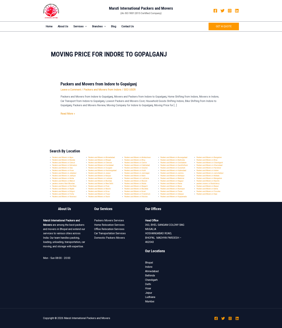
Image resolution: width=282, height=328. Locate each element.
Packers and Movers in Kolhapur (172, 176)
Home (49, 26)
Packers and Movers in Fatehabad (137, 165)
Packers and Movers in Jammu (172, 173)
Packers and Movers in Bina (206, 160)
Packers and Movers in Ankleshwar (137, 157)
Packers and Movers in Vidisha (136, 196)
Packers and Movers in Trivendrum (137, 194)
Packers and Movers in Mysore (135, 181)
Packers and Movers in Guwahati (172, 168)
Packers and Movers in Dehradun (64, 165)
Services (78, 26)
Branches (97, 26)
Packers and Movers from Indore (102, 89)
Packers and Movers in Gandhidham (174, 165)
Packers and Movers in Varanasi (64, 196)
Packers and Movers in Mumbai (100, 181)
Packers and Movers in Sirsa (99, 191)
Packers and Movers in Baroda (63, 160)
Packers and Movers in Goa (62, 168)
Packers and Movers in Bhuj (134, 160)
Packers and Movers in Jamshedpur (210, 173)
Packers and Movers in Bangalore (209, 157)
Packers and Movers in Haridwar (208, 168)
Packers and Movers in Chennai (100, 163)
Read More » (68, 113)
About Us (63, 26)
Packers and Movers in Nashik (207, 181)
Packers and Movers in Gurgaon (100, 168)
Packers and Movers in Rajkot (63, 189)
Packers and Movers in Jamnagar (137, 173)
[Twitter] (222, 11)
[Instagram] (230, 11)
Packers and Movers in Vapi (206, 194)
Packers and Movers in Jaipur (99, 173)
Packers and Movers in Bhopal (99, 160)
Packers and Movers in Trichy (63, 194)
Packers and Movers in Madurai (172, 178)
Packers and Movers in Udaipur (172, 194)
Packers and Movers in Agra (62, 157)
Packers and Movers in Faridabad (101, 165)
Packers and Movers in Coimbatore (173, 163)
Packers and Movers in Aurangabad (173, 157)
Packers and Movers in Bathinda (172, 160)
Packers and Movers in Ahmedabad (101, 157)
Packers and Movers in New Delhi (100, 183)
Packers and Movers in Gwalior (136, 168)
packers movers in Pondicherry (207, 183)
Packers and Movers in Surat (135, 191)
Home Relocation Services (109, 224)
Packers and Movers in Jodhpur (64, 176)
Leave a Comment (71, 89)
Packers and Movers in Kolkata (207, 176)
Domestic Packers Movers (109, 237)
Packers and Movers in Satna (207, 189)
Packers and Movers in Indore (207, 170)
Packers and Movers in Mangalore (209, 178)
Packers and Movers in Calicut (63, 163)
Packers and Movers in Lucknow (100, 178)
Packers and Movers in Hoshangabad (102, 170)
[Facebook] (215, 11)
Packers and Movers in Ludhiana (136, 178)
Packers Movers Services (109, 220)
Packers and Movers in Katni (135, 176)
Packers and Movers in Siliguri (63, 191)
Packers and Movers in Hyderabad (173, 170)
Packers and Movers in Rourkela (136, 189)
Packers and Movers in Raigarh (136, 186)
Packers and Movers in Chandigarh (209, 163)
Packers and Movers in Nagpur (172, 181)
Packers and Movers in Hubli (135, 170)
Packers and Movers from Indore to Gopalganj (99, 84)
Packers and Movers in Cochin (135, 163)
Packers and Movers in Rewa (171, 186)
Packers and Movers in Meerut (63, 181)
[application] (85, 26)
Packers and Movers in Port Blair (64, 186)
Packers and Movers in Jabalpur (64, 173)
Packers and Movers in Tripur (99, 194)
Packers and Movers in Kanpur (99, 176)
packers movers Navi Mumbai (63, 183)
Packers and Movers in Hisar (63, 170)
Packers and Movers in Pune (98, 186)
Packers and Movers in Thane (171, 191)
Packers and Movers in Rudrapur (172, 189)
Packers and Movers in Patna (171, 183)
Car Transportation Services (110, 233)
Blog (113, 26)
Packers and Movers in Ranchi (99, 189)
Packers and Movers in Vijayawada (173, 196)
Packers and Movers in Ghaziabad (209, 165)
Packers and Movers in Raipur (207, 186)
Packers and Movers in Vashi (99, 196)
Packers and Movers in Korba (63, 178)
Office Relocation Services (109, 229)
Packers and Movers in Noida (135, 183)
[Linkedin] (237, 11)
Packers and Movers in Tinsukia (208, 191)
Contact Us (127, 26)
